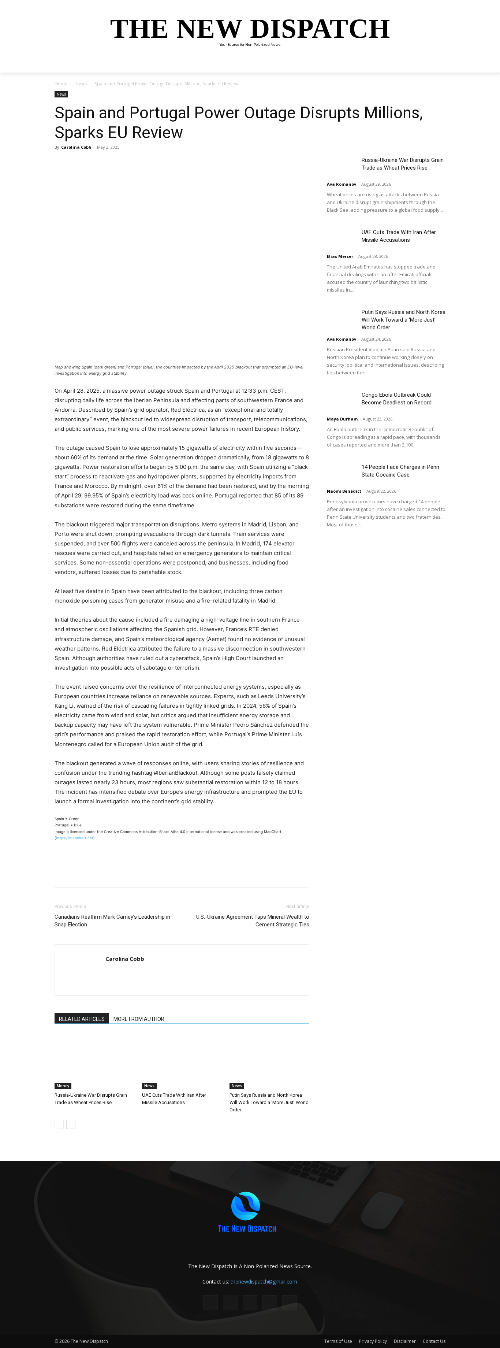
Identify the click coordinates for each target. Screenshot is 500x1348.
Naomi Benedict (344, 491)
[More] (158, 163)
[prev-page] (59, 1124)
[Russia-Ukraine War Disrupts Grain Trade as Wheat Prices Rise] (94, 1061)
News (81, 84)
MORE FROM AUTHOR (138, 1019)
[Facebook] (107, 163)
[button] (436, 64)
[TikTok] (250, 1302)
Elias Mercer (340, 256)
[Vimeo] (289, 1302)
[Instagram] (230, 1302)
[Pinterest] (141, 163)
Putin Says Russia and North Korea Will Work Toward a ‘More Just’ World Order (269, 1102)
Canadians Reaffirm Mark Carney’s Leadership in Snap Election (112, 921)
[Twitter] (124, 163)
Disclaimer (405, 1341)
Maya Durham (342, 419)
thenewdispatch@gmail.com (264, 1281)
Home (61, 84)
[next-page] (70, 1124)
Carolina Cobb (76, 147)
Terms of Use (338, 1341)
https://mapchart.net (74, 838)
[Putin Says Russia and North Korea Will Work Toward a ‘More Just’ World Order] (269, 1061)
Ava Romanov (341, 184)
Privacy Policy (373, 1341)
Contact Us (434, 1341)
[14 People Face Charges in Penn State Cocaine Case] (341, 473)
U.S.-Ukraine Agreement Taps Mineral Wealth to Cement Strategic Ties (252, 921)
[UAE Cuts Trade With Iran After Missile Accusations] (182, 1061)
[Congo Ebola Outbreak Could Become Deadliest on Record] (341, 401)
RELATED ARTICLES (82, 1019)
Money (63, 1085)
